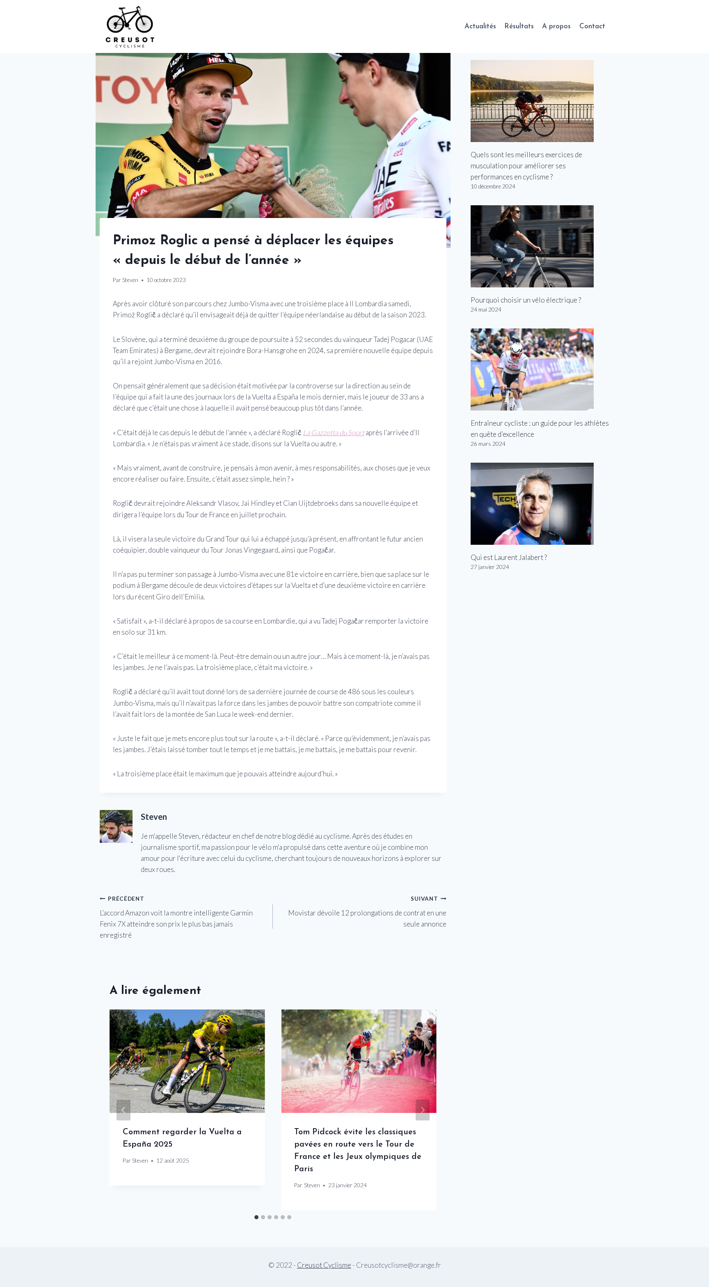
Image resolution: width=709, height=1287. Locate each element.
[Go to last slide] (123, 1109)
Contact (592, 26)
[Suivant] (423, 1109)
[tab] (256, 1217)
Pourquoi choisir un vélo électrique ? (526, 300)
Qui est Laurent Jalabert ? (509, 557)
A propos (556, 26)
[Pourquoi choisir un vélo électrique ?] (540, 246)
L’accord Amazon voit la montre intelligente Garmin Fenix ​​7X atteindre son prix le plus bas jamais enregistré (176, 917)
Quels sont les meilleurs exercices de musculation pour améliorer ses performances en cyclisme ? (526, 165)
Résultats (519, 26)
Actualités (480, 26)
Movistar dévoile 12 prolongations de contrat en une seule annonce (367, 911)
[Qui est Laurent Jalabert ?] (540, 504)
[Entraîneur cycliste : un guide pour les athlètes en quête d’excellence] (540, 369)
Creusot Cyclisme (324, 1265)
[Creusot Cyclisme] (130, 26)
